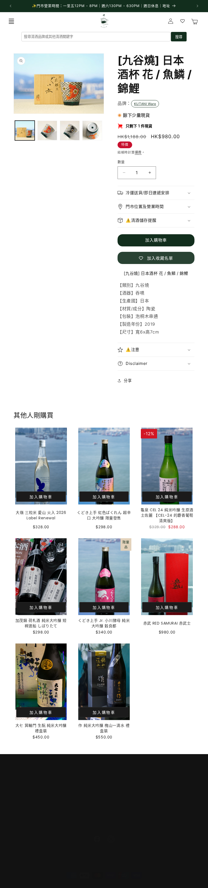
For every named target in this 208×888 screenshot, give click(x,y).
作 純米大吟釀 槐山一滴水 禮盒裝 (103, 728)
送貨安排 (21, 786)
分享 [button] (128, 380)
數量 (121, 162)
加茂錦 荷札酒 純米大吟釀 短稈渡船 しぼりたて (41, 623)
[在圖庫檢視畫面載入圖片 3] (70, 130)
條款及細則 (23, 810)
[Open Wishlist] (182, 21)
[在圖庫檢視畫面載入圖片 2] (47, 130)
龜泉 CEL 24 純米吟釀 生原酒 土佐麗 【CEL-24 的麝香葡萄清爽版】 (167, 515)
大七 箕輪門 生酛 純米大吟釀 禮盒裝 (41, 728)
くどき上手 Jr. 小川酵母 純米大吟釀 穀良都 (104, 623)
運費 (138, 152)
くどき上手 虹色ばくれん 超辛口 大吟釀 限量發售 (104, 515)
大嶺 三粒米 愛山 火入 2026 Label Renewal (41, 515)
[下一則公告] (197, 6)
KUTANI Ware (145, 104)
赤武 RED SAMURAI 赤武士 (167, 623)
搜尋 (178, 37)
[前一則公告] (11, 6)
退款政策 (21, 823)
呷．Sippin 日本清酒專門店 (47, 885)
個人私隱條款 (25, 798)
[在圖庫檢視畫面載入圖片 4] (92, 130)
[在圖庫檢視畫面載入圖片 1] (25, 130)
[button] (11, 21)
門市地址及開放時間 (31, 774)
